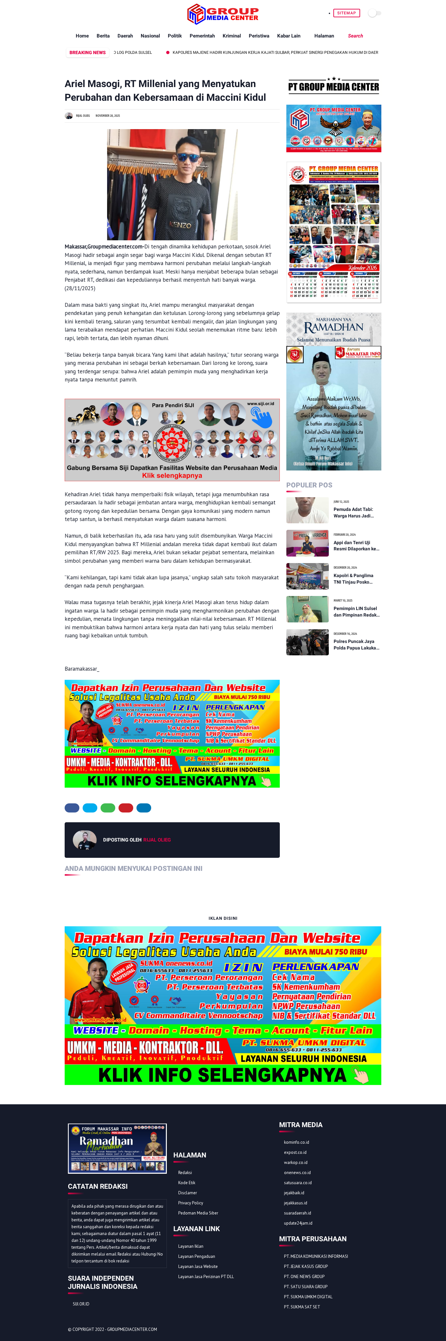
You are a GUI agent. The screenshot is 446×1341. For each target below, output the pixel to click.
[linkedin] (143, 807)
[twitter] (76, 13)
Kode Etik (186, 1182)
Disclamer (187, 1193)
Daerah (125, 36)
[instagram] (98, 13)
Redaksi (185, 1172)
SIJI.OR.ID (81, 1304)
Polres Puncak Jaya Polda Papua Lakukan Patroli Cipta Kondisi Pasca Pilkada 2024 (356, 645)
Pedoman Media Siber (198, 1213)
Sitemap (346, 13)
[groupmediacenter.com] (223, 22)
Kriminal (232, 36)
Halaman (324, 36)
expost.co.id (295, 1152)
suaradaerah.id (297, 1213)
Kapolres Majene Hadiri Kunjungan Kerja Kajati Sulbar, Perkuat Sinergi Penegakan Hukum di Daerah (245, 52)
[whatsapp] (83, 13)
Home (82, 36)
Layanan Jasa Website (198, 1266)
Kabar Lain (288, 36)
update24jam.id (298, 1223)
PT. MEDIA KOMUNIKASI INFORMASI (316, 1256)
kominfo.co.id (296, 1142)
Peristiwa (259, 36)
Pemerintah (202, 36)
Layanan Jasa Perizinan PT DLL (206, 1276)
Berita (103, 36)
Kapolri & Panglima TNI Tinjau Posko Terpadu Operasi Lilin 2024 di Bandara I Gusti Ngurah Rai (356, 579)
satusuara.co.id (298, 1182)
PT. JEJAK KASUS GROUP (306, 1266)
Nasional (150, 36)
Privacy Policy (190, 1203)
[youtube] (106, 13)
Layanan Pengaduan (196, 1256)
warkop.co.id (296, 1162)
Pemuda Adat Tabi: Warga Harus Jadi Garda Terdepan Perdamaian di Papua (356, 513)
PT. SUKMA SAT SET (302, 1307)
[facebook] (68, 13)
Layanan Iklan (190, 1246)
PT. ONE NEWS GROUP (304, 1276)
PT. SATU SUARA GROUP (305, 1286)
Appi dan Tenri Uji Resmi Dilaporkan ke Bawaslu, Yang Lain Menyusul (355, 546)
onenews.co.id (297, 1172)
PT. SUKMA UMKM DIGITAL (308, 1297)
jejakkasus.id (295, 1203)
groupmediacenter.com (132, 1329)
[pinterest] (91, 13)
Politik (175, 36)
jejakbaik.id (294, 1193)
